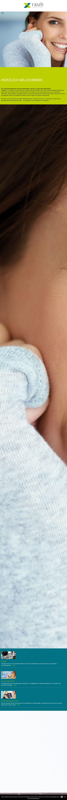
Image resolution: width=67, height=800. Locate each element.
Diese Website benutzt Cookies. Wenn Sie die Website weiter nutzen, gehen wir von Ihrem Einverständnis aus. (30, 796)
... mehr (13, 665)
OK (61, 796)
